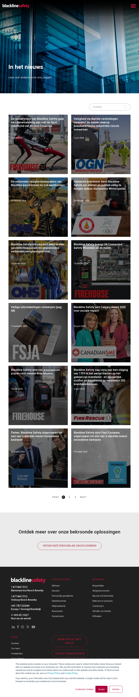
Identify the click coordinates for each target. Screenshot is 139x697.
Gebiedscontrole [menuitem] (59, 601)
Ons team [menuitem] (15, 648)
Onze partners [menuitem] (17, 658)
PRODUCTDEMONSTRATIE (70, 653)
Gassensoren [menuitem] (58, 616)
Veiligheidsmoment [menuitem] (101, 590)
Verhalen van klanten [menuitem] (101, 611)
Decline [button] (116, 689)
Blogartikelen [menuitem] (98, 585)
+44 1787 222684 (20, 606)
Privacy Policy (53, 673)
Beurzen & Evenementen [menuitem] (103, 595)
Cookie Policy (71, 673)
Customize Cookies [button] (84, 689)
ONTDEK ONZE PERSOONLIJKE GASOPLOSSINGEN (69, 546)
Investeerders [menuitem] (17, 653)
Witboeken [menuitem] (97, 616)
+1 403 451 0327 (20, 615)
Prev (55, 497)
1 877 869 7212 (19, 587)
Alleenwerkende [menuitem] (58, 606)
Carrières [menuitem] (15, 643)
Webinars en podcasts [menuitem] (102, 601)
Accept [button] (101, 689)
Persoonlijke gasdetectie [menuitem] (62, 595)
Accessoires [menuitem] (57, 611)
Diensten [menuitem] (55, 590)
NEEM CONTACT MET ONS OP (69, 641)
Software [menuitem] (55, 585)
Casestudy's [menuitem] (98, 606)
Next (83, 497)
